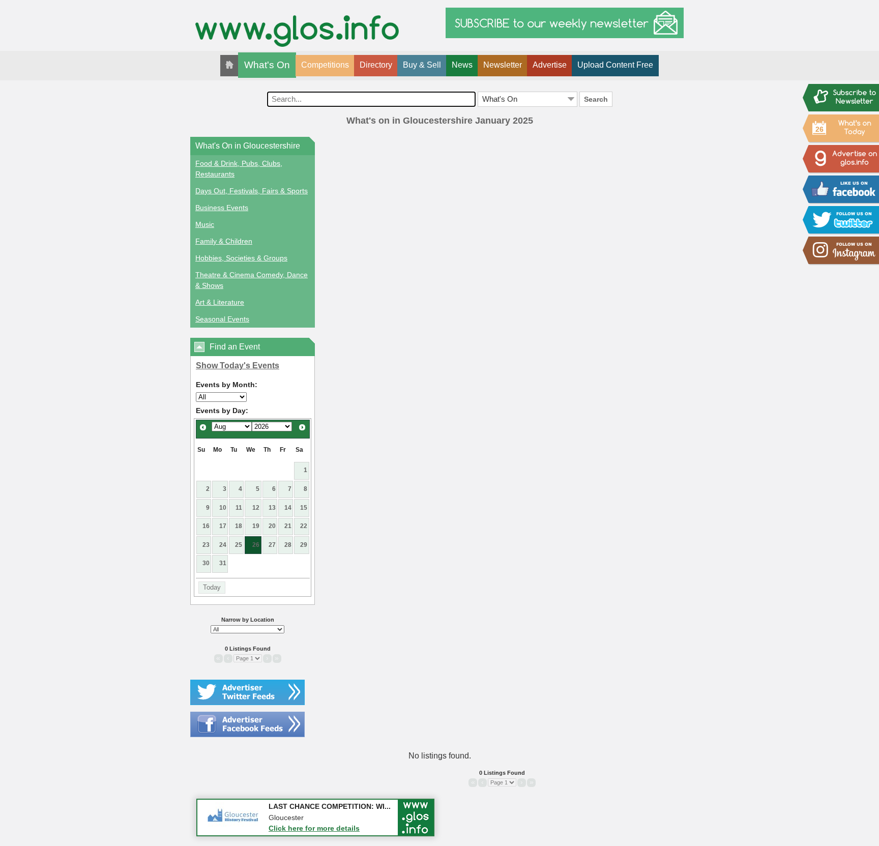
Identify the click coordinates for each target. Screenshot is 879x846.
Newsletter (502, 65)
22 (303, 526)
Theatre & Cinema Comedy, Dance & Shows (251, 280)
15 (303, 507)
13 (272, 507)
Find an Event (235, 346)
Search (596, 99)
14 (287, 507)
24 (222, 544)
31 (222, 563)
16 (206, 526)
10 (222, 507)
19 (255, 526)
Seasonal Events (222, 319)
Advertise (550, 65)
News (462, 65)
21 (287, 526)
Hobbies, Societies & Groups (241, 258)
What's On (267, 65)
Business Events (221, 207)
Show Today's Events (237, 365)
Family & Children (223, 241)
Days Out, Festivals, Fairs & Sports (251, 191)
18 (238, 526)
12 (255, 507)
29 (303, 544)
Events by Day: (222, 410)
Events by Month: (226, 385)
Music (204, 224)
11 (239, 507)
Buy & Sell (422, 65)
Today (212, 587)
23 (206, 544)
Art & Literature (219, 302)
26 (255, 544)
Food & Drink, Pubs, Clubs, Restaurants (238, 168)
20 (272, 526)
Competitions (325, 65)
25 (238, 544)
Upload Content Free (615, 65)
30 (206, 563)
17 (222, 526)
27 (272, 544)
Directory (376, 65)
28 (287, 544)
